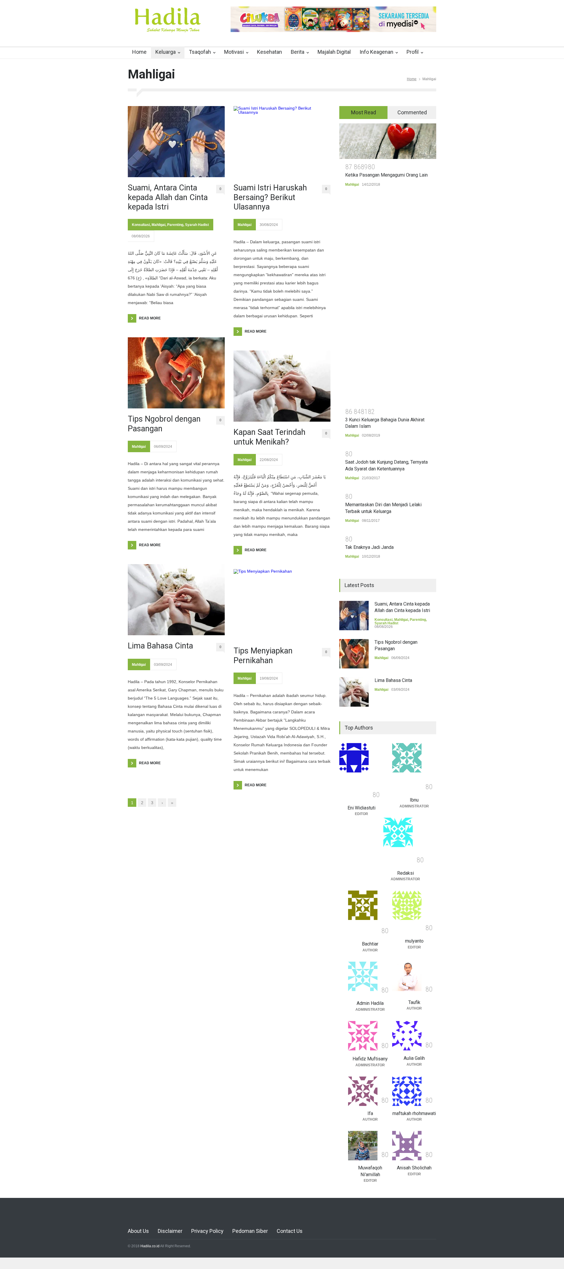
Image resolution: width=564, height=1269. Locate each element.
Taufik (414, 1002)
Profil (413, 52)
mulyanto (414, 941)
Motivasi (234, 52)
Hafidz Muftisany (370, 1059)
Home (139, 52)
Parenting (175, 225)
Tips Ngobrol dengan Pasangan (164, 423)
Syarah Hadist (197, 225)
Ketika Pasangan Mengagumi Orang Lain (386, 175)
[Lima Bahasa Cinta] (176, 599)
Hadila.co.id (150, 1246)
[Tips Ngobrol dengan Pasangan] (176, 372)
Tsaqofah (200, 52)
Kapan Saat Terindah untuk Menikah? (270, 437)
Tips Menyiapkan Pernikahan (263, 655)
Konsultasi (141, 225)
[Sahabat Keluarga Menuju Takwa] (167, 26)
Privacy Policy (207, 1231)
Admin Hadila (370, 1003)
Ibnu (414, 800)
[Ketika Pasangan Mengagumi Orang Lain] (387, 141)
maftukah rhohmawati (414, 1113)
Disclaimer (170, 1231)
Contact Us (290, 1231)
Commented (412, 112)
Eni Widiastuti (361, 808)
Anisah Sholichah (414, 1168)
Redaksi (405, 873)
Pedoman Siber (250, 1231)
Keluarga (165, 52)
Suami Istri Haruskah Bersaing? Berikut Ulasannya (270, 197)
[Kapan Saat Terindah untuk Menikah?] (282, 386)
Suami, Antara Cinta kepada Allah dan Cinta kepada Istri (168, 197)
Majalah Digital (334, 52)
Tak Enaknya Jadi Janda (369, 547)
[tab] (363, 112)
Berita (297, 52)
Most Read (363, 112)
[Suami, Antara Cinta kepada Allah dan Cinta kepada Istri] (176, 141)
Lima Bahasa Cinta (160, 646)
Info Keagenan (376, 52)
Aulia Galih (414, 1058)
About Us (138, 1231)
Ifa (370, 1113)
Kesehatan (269, 52)
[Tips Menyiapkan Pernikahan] (282, 604)
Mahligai (158, 225)
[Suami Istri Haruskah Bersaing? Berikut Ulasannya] (282, 141)
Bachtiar (370, 944)
